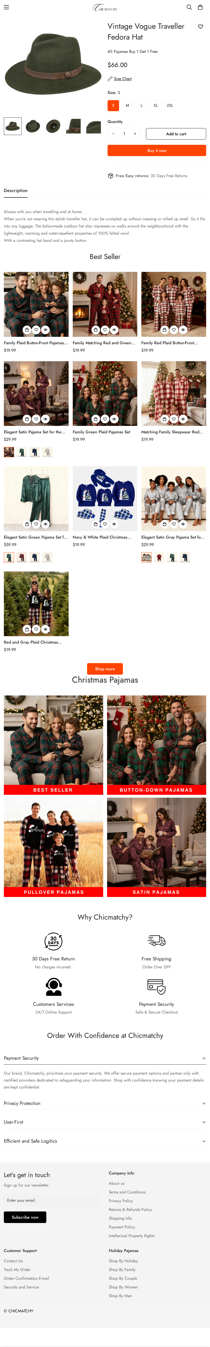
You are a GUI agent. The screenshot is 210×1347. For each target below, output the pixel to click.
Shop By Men (120, 1296)
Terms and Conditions (127, 1192)
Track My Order (17, 1270)
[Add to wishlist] (200, 26)
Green (22, 452)
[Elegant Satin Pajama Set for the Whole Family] (36, 393)
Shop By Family (122, 1270)
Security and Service (21, 1287)
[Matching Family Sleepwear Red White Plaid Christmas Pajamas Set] (173, 393)
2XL (170, 105)
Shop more (105, 669)
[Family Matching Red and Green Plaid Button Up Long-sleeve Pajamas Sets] (105, 304)
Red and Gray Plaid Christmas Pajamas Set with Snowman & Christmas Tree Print (31, 642)
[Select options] (27, 330)
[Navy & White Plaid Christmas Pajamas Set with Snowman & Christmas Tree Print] (105, 498)
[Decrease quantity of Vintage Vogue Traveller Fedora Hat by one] (113, 133)
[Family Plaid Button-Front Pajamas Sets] (36, 304)
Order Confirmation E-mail (26, 1278)
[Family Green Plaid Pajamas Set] (105, 393)
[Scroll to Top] (200, 1319)
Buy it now (157, 151)
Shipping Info (120, 1218)
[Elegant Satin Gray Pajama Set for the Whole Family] (173, 498)
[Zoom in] (91, 25)
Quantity (115, 122)
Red (9, 452)
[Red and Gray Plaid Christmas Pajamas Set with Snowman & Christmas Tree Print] (36, 603)
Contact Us (13, 1261)
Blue (34, 452)
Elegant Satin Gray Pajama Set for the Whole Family (171, 537)
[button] (200, 7)
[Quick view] (45, 330)
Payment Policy (122, 1227)
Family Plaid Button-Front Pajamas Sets (34, 343)
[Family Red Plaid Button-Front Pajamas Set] (173, 304)
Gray (47, 452)
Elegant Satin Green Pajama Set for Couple (36, 537)
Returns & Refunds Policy (130, 1209)
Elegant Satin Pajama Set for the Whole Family (32, 432)
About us (116, 1183)
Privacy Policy (121, 1201)
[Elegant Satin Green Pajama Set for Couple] (36, 498)
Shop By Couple (123, 1278)
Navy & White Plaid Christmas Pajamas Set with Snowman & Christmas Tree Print (100, 537)
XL (156, 105)
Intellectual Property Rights (131, 1236)
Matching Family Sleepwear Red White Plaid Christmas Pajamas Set (172, 432)
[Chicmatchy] (105, 7)
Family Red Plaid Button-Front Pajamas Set (167, 343)
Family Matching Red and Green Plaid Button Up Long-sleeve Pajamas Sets (102, 343)
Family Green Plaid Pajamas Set (101, 432)
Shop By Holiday (123, 1261)
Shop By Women (123, 1287)
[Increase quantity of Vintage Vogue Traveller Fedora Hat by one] (135, 133)
